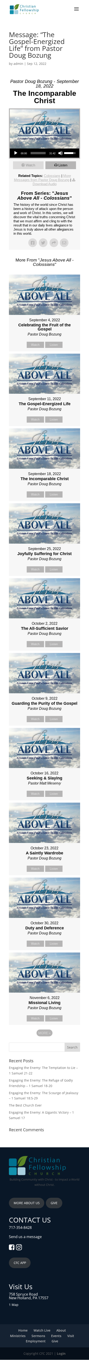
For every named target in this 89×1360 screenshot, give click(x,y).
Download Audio (45, 184)
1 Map (13, 1304)
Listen (62, 165)
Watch (30, 165)
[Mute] (60, 153)
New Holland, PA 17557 (28, 1297)
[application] (44, 153)
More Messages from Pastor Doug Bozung (42, 178)
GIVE (54, 1203)
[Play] (15, 153)
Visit (70, 1336)
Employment (36, 1341)
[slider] (38, 153)
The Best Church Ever (25, 1105)
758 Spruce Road (23, 1294)
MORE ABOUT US (27, 1203)
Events (56, 1336)
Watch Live (42, 1330)
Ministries (18, 1336)
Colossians (52, 176)
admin (18, 63)
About (61, 1330)
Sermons (38, 1336)
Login (61, 1353)
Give (55, 1341)
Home (23, 1330)
